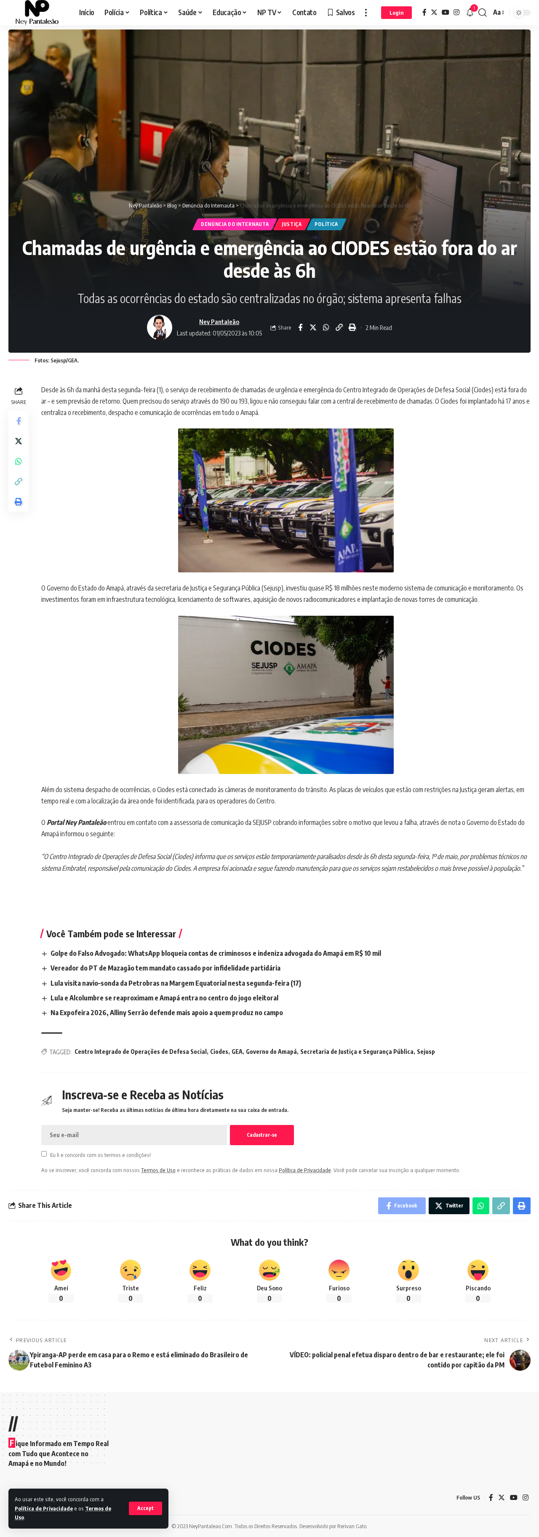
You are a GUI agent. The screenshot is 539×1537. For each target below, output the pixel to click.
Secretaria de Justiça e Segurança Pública (357, 1051)
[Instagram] (456, 12)
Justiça (292, 224)
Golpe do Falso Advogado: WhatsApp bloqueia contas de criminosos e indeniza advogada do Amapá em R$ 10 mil (216, 953)
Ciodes (219, 1051)
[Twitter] (434, 12)
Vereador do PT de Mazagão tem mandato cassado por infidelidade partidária (165, 968)
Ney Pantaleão (219, 321)
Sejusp (426, 1051)
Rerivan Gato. (352, 1526)
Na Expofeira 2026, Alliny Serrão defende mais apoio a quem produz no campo (167, 1012)
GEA (237, 1051)
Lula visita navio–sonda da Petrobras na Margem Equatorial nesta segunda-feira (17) (176, 983)
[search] (482, 12)
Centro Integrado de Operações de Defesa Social (141, 1051)
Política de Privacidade (44, 1508)
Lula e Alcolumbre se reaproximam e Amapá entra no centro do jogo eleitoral (164, 998)
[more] (366, 12)
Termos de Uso (158, 1170)
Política (326, 224)
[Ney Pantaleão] (37, 12)
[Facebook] (424, 12)
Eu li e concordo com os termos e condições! (100, 1154)
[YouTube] (445, 12)
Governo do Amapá (271, 1051)
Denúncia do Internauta (235, 224)
